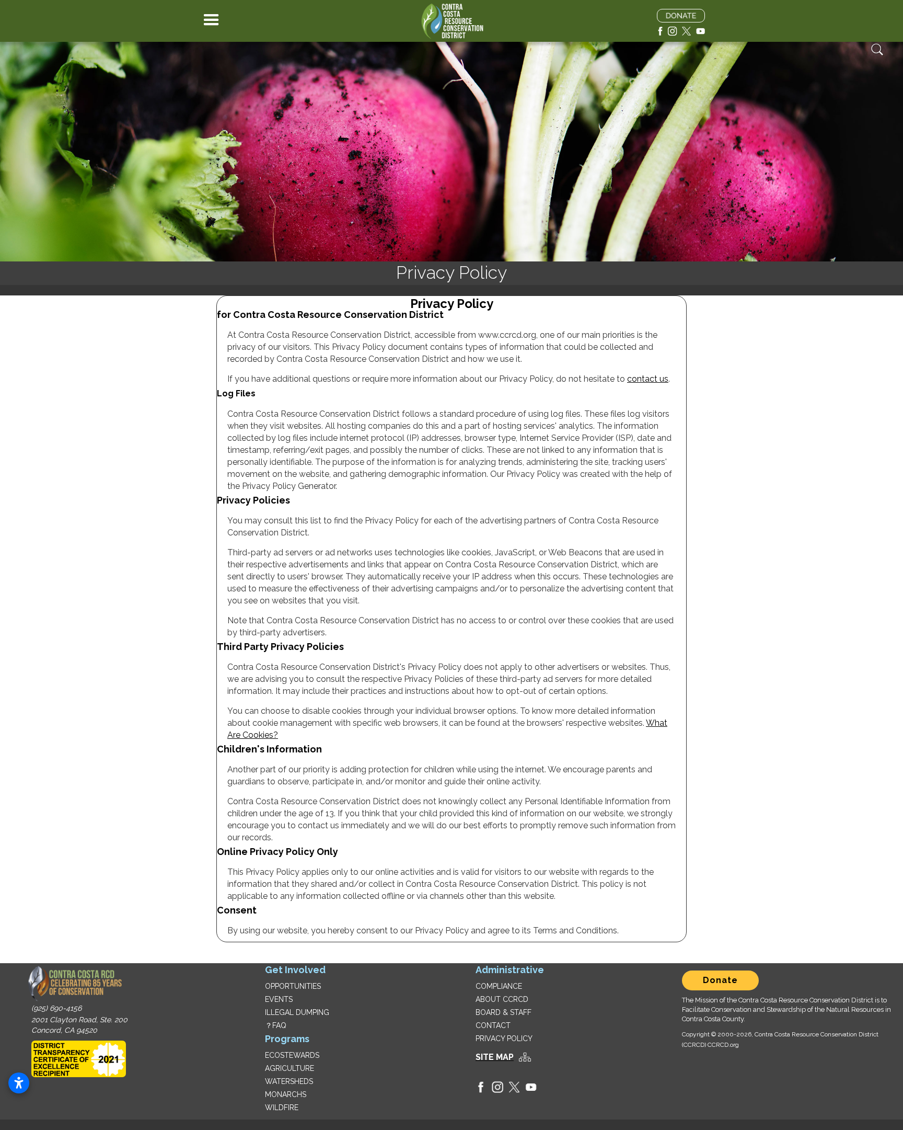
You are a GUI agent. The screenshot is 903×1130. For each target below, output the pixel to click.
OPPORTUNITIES (293, 986)
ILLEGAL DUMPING (297, 1012)
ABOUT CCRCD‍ (502, 999)
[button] (211, 21)
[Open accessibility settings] (18, 1082)
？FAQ (275, 1025)
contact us (647, 379)
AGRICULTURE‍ (289, 1068)
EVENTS (279, 999)
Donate (720, 980)
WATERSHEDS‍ (289, 1081)
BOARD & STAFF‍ (503, 1012)
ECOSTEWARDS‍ (292, 1055)
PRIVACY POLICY (504, 1038)
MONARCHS (285, 1094)
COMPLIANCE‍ (499, 986)
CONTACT (493, 1025)
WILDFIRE (281, 1107)
